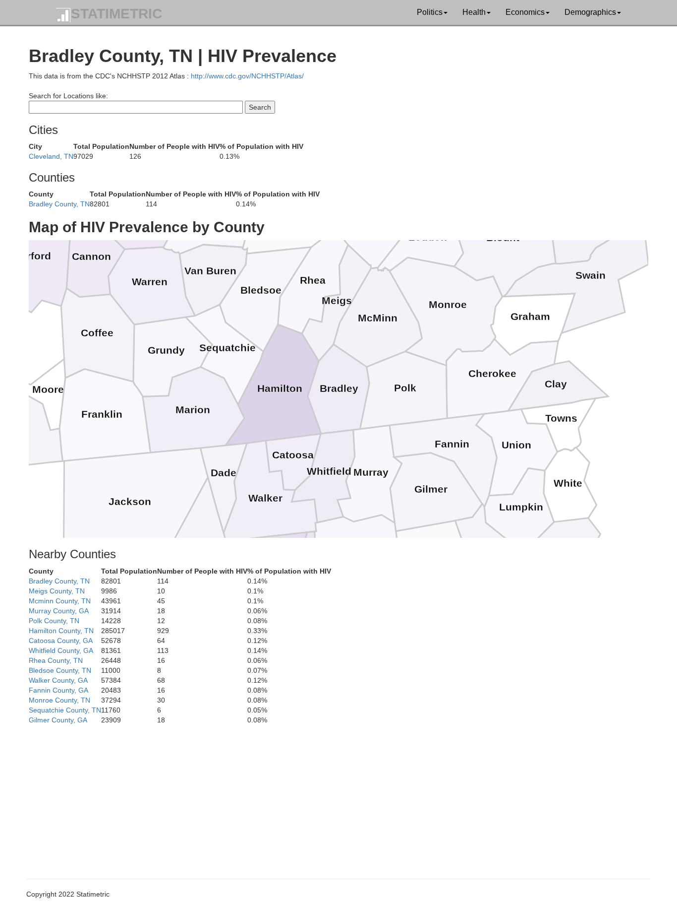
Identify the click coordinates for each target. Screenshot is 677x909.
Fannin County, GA (58, 690)
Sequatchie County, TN (65, 710)
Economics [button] (525, 12)
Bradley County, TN (59, 204)
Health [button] (474, 12)
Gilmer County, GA (58, 720)
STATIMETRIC (116, 13)
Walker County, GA (58, 680)
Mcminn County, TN (60, 601)
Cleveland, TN (51, 156)
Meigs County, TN (57, 591)
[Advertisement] (326, 794)
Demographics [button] (590, 12)
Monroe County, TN (59, 700)
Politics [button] (430, 12)
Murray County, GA (59, 611)
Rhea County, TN (56, 660)
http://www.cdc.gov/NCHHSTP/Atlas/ (247, 76)
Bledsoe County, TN (60, 670)
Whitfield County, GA (61, 650)
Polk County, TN (54, 621)
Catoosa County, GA (61, 641)
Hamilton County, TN (61, 631)
